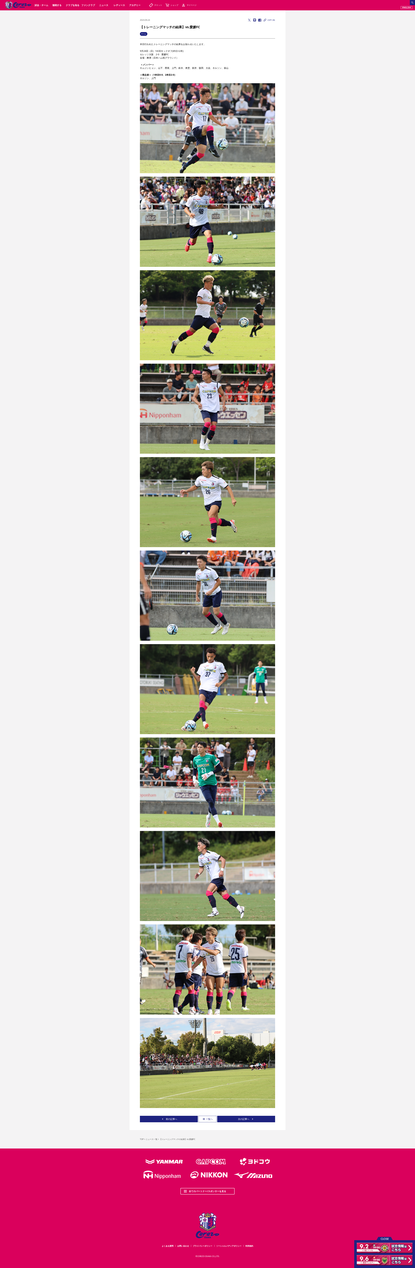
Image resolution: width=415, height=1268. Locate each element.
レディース (119, 5)
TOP (142, 1139)
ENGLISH (406, 7)
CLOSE (385, 1238)
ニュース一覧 (151, 1139)
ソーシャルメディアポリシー (229, 1246)
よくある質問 (167, 1246)
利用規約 (249, 1246)
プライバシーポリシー (202, 1246)
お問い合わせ (183, 1246)
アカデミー (135, 5)
